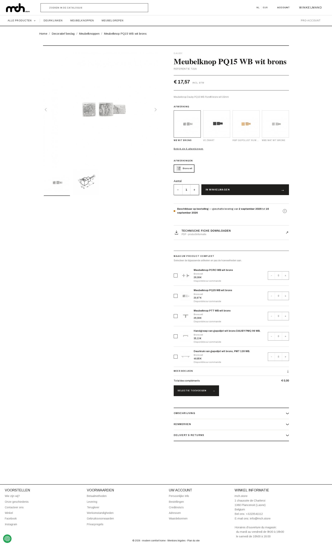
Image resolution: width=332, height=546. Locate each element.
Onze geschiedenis (17, 501)
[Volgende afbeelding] (155, 110)
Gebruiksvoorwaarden (100, 518)
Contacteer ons (14, 507)
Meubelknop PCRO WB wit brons (213, 270)
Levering (92, 501)
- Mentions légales (176, 540)
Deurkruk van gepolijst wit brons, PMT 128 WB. (222, 351)
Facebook (11, 518)
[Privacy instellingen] (7, 538)
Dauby (178, 53)
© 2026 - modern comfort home (149, 540)
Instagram (11, 524)
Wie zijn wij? (12, 496)
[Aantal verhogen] (194, 190)
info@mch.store (260, 518)
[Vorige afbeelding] (46, 110)
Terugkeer (93, 507)
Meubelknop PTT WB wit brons (212, 310)
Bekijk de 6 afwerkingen (188, 149)
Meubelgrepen (113, 20)
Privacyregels (95, 524)
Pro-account (310, 20)
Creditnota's (176, 507)
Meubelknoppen (82, 20)
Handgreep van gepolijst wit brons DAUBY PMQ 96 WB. (227, 331)
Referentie (182, 69)
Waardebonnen (178, 518)
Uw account (180, 490)
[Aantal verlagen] (178, 190)
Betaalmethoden (97, 496)
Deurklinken (53, 20)
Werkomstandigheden (100, 512)
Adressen (175, 512)
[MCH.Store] (20, 8)
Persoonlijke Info (179, 496)
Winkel (9, 512)
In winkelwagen (218, 189)
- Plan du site (193, 540)
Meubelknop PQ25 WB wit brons (213, 290)
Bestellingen (176, 501)
